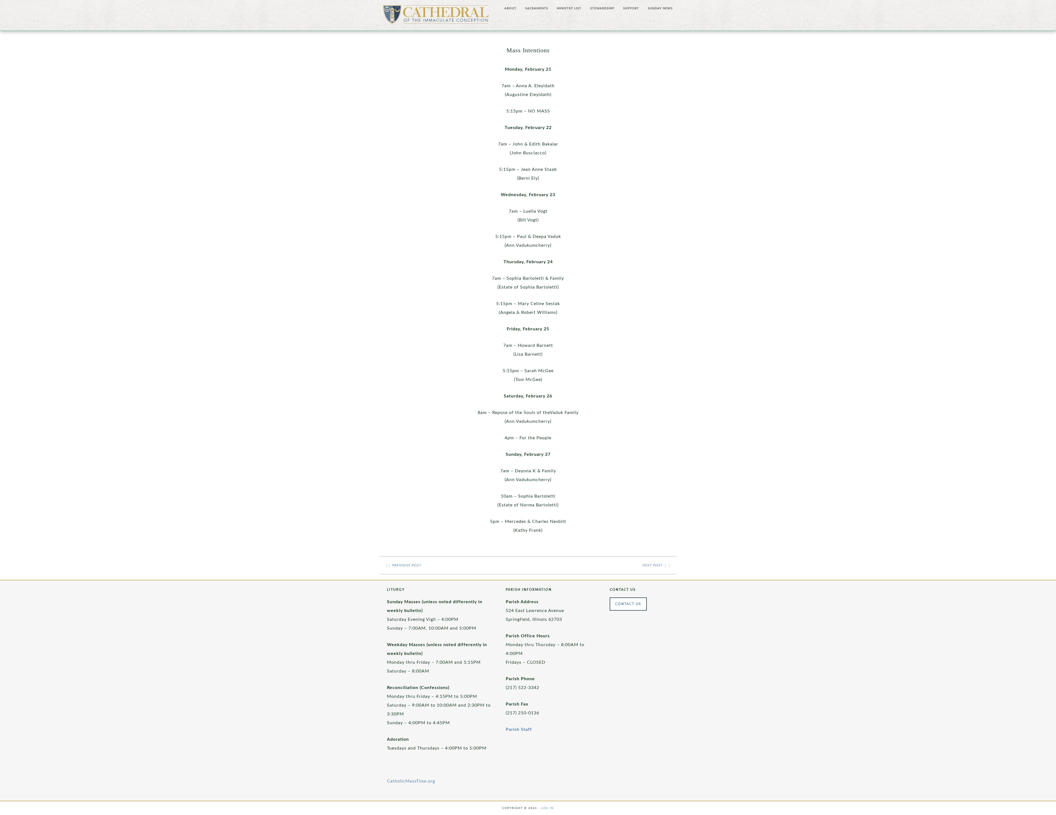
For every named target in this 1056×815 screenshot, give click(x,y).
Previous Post (406, 565)
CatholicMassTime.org (411, 781)
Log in (547, 808)
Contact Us (628, 604)
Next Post (652, 565)
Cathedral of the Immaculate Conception (436, 16)
